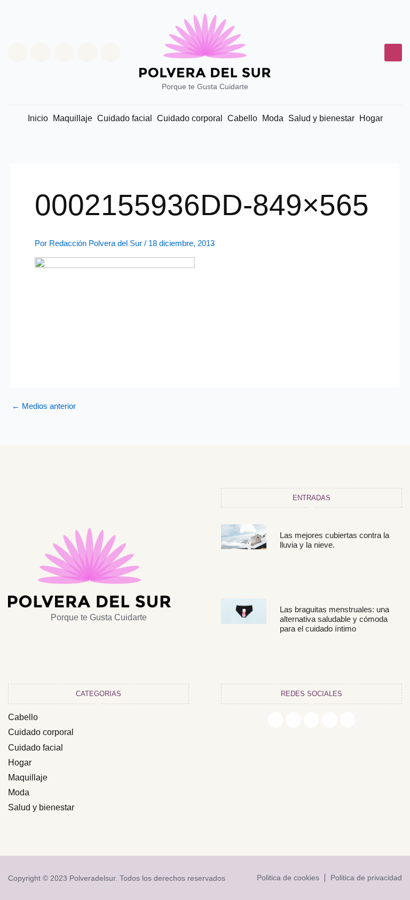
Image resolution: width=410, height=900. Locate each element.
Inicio (38, 118)
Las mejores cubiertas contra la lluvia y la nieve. (334, 540)
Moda (272, 118)
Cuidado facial (124, 118)
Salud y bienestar (321, 118)
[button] (393, 52)
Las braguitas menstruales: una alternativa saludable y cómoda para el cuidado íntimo (334, 619)
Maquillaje (72, 118)
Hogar (371, 118)
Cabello (242, 118)
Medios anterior (44, 406)
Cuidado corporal (190, 118)
